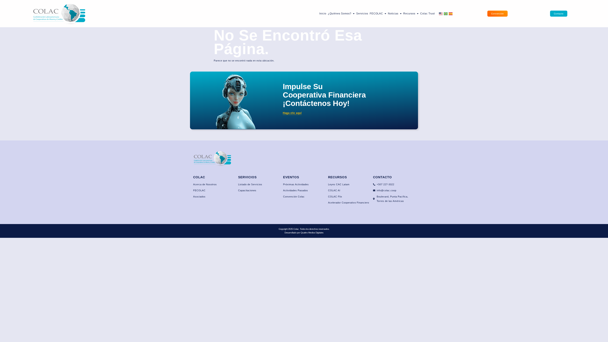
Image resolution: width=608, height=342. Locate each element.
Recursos (409, 13)
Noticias (393, 13)
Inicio (322, 13)
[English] (441, 13)
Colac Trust (427, 13)
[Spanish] (451, 13)
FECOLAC (376, 13)
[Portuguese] (446, 13)
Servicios (362, 13)
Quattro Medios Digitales (312, 232)
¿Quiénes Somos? (339, 13)
